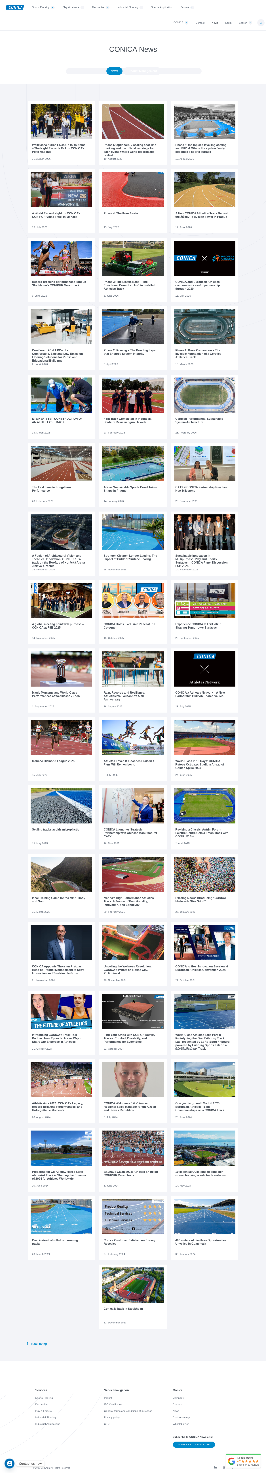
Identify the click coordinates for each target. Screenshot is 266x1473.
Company (178, 1397)
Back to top (39, 1343)
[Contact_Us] (9, 1463)
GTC (106, 1423)
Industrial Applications (47, 1423)
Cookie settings (181, 1417)
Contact (177, 1404)
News (114, 71)
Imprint (108, 1397)
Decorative (41, 1404)
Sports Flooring (44, 1397)
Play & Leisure (43, 1410)
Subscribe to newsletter (194, 1444)
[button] (261, 22)
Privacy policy (112, 1417)
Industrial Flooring (45, 1417)
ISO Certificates (113, 1404)
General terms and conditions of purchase (128, 1410)
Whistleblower (181, 1423)
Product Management (142, 71)
